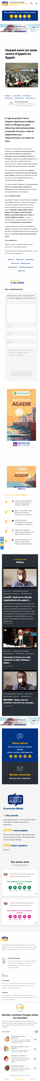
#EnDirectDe (19, 98)
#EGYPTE (21, 271)
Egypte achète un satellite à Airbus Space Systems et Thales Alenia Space (19, 246)
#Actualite (17, 96)
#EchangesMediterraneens (13, 694)
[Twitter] (2, 541)
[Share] (2, 547)
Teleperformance (10, 164)
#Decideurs (30, 653)
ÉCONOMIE (5, 980)
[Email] (2, 544)
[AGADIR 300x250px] (21, 478)
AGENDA (5, 992)
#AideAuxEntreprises (20, 591)
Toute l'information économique (19, 3)
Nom (9, 326)
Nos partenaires (14, 958)
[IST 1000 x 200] (20, 28)
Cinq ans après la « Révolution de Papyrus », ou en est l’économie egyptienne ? (21, 252)
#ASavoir (8, 96)
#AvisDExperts (26, 593)
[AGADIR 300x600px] (21, 418)
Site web (9, 342)
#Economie (9, 98)
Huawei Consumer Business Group (16, 149)
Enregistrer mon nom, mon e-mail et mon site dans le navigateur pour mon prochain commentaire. (21, 352)
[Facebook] (2, 538)
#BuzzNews (27, 96)
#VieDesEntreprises (26, 267)
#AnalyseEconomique (11, 593)
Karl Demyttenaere (21, 102)
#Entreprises (30, 98)
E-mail (9, 334)
